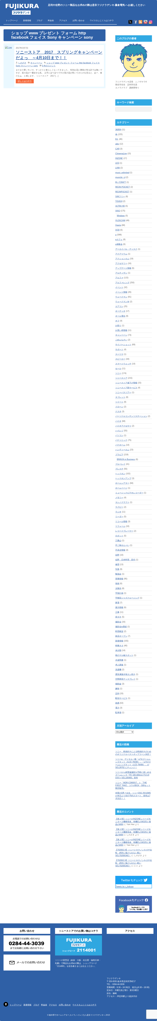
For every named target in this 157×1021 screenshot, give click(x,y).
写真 (117, 569)
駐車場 (118, 712)
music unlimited (122, 172)
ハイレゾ (119, 430)
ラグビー (119, 507)
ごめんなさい (121, 340)
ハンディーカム (122, 450)
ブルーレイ (120, 464)
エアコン (119, 306)
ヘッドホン (120, 473)
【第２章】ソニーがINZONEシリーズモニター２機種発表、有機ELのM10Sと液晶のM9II (133, 822)
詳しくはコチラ (25, 81)
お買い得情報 (121, 330)
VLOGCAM (120, 220)
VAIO (117, 211)
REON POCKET (122, 187)
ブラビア (119, 454)
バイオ (118, 421)
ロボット (119, 536)
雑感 (117, 703)
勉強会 (118, 574)
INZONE (119, 158)
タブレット (120, 397)
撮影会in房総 (121, 626)
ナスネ (118, 411)
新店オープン (121, 636)
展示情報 (119, 607)
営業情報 (119, 579)
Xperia (118, 225)
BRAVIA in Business (126, 459)
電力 (117, 708)
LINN (117, 168)
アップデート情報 (123, 268)
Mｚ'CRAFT (120, 182)
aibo (117, 144)
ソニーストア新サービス (126, 388)
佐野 (117, 555)
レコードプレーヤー (124, 531)
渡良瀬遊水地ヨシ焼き (125, 674)
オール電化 (120, 316)
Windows (121, 216)
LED (117, 163)
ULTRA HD (120, 206)
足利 (117, 693)
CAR (117, 149)
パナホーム (120, 445)
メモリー (119, 497)
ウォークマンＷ (122, 301)
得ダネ (118, 617)
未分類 (118, 650)
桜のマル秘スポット (124, 655)
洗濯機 (118, 669)
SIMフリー (120, 196)
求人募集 (119, 665)
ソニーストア (121, 378)
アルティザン (121, 273)
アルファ (119, 278)
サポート (119, 349)
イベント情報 (121, 292)
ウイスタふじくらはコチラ (102, 20)
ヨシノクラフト (122, 502)
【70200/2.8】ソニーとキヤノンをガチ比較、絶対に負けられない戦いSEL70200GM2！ (133, 853)
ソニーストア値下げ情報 (126, 383)
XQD (117, 230)
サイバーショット (123, 344)
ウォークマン (121, 297)
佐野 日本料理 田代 (125, 560)
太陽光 (118, 588)
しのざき (22, 63)
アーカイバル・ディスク (126, 249)
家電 (117, 602)
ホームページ (121, 488)
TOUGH (118, 201)
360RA (118, 129)
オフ (117, 321)
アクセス (63, 20)
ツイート (119, 402)
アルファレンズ (122, 282)
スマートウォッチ (123, 364)
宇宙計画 (119, 593)
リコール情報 (121, 521)
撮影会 (118, 622)
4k (116, 134)
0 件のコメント (49, 66)
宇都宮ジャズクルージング (127, 598)
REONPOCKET (122, 192)
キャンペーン (36, 63)
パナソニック (121, 440)
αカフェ (119, 239)
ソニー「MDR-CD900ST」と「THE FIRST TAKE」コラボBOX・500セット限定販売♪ (132, 785)
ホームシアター (122, 483)
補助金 (118, 684)
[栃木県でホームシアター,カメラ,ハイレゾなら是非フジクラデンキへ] (22, 13)
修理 (117, 564)
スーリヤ (119, 354)
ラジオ (118, 512)
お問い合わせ (78, 20)
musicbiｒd (120, 177)
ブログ (39, 20)
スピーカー (120, 359)
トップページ (12, 20)
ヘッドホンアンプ (123, 478)
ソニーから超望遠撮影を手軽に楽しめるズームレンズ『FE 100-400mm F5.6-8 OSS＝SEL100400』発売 (133, 775)
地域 (117, 583)
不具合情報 (120, 550)
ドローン (119, 407)
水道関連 (119, 660)
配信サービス (121, 698)
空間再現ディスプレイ (125, 679)
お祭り (118, 325)
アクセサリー (121, 263)
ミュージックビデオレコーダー (129, 493)
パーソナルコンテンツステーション (131, 416)
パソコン (119, 435)
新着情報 (27, 20)
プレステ (119, 469)
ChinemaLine (121, 153)
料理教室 (119, 631)
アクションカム (122, 258)
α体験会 (119, 244)
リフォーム (120, 526)
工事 (117, 612)
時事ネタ (119, 645)
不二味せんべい (122, 545)
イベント (119, 287)
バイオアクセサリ (123, 426)
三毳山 (118, 540)
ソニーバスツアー (123, 392)
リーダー (119, 516)
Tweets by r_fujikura (124, 886)
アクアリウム (121, 254)
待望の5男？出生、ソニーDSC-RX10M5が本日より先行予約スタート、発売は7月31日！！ (133, 796)
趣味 (117, 688)
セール (118, 368)
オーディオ (120, 311)
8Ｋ (116, 139)
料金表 (51, 20)
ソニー (118, 373)
